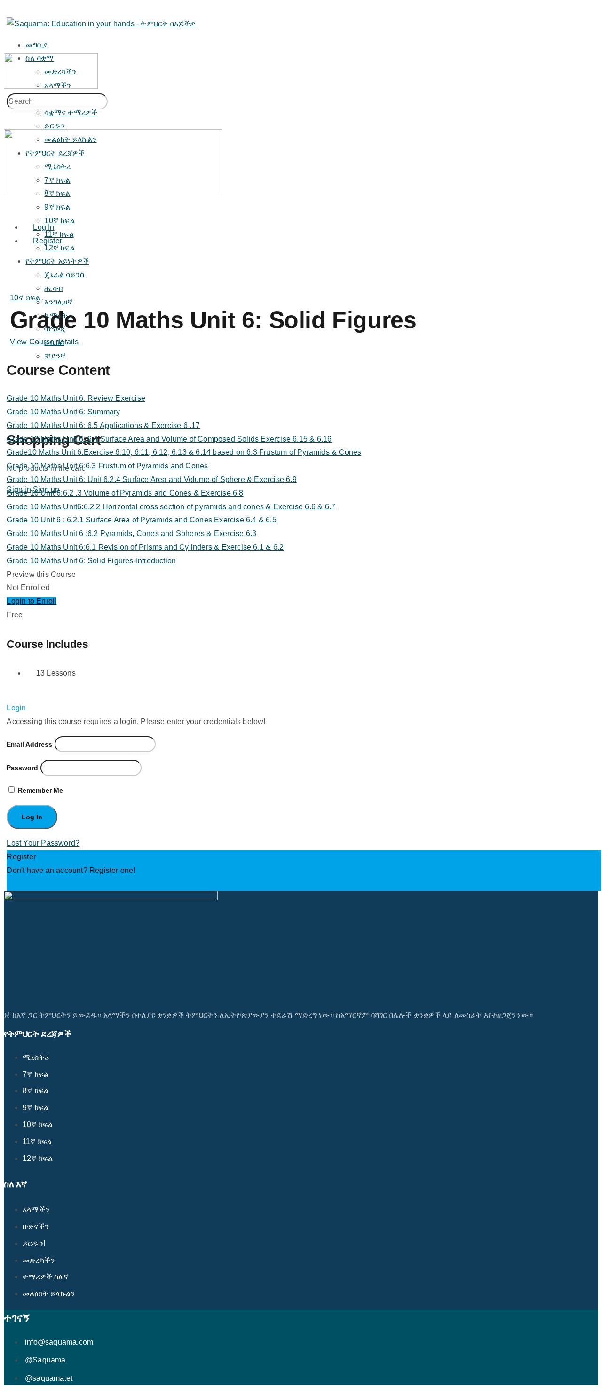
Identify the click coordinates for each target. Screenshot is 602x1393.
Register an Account (41, 883)
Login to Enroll (31, 601)
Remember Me (39, 790)
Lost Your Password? (43, 843)
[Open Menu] (9, 46)
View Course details (45, 342)
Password (22, 767)
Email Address (29, 744)
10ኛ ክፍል (26, 298)
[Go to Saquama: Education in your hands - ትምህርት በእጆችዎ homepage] (101, 24)
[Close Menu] (9, 206)
